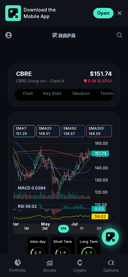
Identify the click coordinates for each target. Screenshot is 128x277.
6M (63, 228)
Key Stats (52, 93)
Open (103, 13)
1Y (82, 228)
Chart (28, 93)
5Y (99, 228)
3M (45, 228)
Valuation (81, 93)
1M (26, 228)
